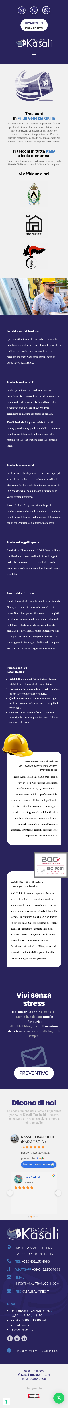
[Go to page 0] (28, 1216)
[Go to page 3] (37, 1216)
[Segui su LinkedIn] (24, 1338)
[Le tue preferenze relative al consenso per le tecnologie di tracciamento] (6, 1401)
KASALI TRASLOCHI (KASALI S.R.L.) (37, 1139)
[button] (58, 1398)
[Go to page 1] (31, 1216)
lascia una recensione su (37, 1164)
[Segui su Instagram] (17, 1338)
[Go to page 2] (34, 1217)
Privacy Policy (26, 1351)
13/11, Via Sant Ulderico (34, 1248)
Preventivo (34, 1073)
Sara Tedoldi (32, 1177)
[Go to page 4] (39, 1216)
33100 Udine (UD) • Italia (34, 1254)
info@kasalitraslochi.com (37, 1283)
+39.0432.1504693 (36, 1261)
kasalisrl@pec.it (35, 1291)
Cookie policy (49, 1351)
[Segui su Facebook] (10, 1338)
